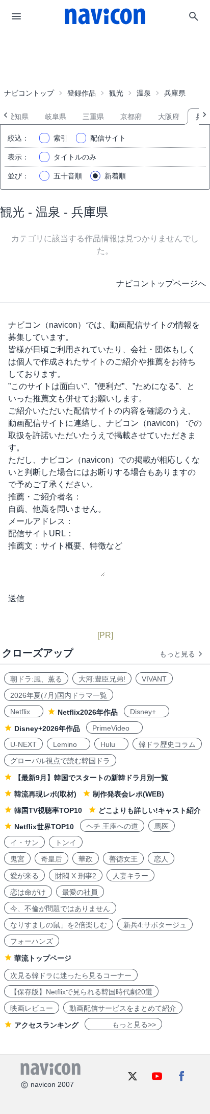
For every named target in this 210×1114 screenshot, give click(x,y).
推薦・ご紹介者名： (45, 496)
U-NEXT (23, 744)
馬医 (161, 826)
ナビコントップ (29, 93)
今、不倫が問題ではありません (60, 908)
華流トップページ (42, 958)
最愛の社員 (80, 892)
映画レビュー (31, 1008)
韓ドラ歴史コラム (167, 744)
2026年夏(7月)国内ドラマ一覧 (58, 695)
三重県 (93, 116)
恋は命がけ (28, 892)
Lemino (68, 744)
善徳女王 (123, 859)
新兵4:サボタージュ (155, 925)
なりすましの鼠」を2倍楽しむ (58, 925)
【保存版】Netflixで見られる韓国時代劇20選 (81, 992)
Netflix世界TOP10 (44, 827)
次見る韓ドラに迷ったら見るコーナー (71, 975)
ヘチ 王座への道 (112, 826)
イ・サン (24, 842)
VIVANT (154, 679)
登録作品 (81, 93)
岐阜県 (55, 116)
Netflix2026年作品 (88, 712)
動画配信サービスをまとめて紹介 (122, 1008)
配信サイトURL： (41, 533)
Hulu (111, 744)
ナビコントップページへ (161, 283)
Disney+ (146, 712)
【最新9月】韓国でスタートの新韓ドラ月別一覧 (91, 778)
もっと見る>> (123, 1024)
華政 (85, 859)
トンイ (65, 842)
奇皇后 (51, 859)
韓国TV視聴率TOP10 (48, 810)
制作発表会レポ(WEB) (128, 794)
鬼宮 (17, 859)
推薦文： (24, 545)
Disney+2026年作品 (47, 728)
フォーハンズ (31, 941)
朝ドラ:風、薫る (36, 679)
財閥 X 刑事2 (75, 876)
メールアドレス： (40, 521)
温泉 (144, 93)
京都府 (131, 116)
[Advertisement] (105, 58)
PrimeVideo (114, 728)
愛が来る (24, 876)
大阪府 (168, 116)
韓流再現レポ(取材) (45, 794)
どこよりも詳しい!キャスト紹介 (149, 810)
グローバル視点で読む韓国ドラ (60, 761)
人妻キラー (130, 876)
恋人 (161, 859)
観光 (116, 93)
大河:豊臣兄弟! (101, 679)
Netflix (23, 712)
